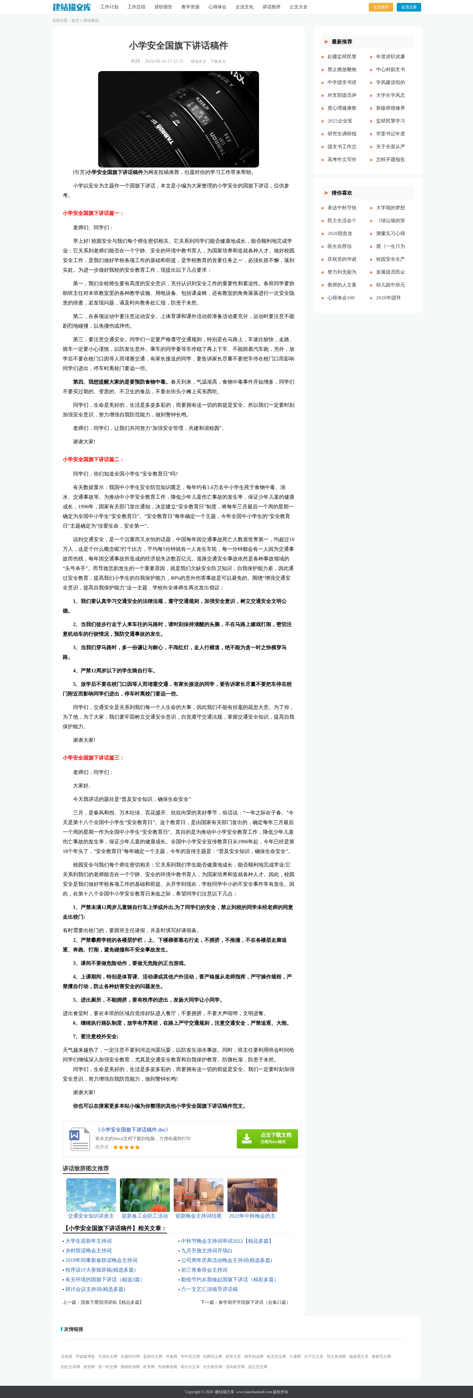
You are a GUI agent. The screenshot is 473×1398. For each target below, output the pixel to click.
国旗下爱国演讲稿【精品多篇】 (112, 1302)
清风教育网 (235, 1367)
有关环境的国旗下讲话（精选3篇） (105, 1279)
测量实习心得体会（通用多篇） (390, 238)
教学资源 (190, 7)
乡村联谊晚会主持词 (88, 1250)
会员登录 (381, 7)
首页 (75, 20)
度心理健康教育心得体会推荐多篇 (342, 113)
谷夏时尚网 (130, 1356)
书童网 (171, 1356)
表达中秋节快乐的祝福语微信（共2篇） (342, 213)
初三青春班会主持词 (204, 1270)
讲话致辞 (272, 7)
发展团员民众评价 (390, 277)
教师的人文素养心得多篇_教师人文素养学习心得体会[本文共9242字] (342, 290)
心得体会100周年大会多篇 (342, 303)
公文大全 (299, 7)
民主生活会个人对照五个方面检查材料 (342, 225)
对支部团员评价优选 (342, 100)
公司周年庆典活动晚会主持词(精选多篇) (226, 1260)
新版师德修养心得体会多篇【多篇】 (390, 113)
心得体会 (218, 7)
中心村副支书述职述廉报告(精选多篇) (390, 74)
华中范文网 (190, 1356)
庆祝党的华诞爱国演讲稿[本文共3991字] (342, 264)
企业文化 (245, 7)
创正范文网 (257, 1367)
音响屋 (66, 1356)
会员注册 (409, 7)
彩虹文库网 (70, 1367)
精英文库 (233, 1356)
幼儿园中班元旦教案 (390, 290)
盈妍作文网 (152, 1356)
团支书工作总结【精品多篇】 (342, 151)
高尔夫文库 (190, 1367)
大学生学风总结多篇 (390, 100)
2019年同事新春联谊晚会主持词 (101, 1260)
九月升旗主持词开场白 (207, 1250)
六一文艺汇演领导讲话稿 (209, 1289)
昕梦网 (149, 1367)
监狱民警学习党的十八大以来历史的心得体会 (390, 126)
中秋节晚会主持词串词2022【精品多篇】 (227, 1241)
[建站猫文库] (71, 7)
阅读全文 (198, 61)
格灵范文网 (276, 1356)
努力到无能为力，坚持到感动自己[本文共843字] (342, 277)
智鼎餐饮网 (167, 1367)
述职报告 (163, 7)
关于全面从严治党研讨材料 (390, 151)
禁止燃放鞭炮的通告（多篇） (342, 74)
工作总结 (136, 7)
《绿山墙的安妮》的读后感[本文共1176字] (390, 225)
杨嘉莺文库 (358, 1356)
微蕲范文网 (381, 1356)
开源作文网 (107, 1356)
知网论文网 (212, 1356)
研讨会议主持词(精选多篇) (95, 1289)
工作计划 (109, 7)
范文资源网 (336, 1356)
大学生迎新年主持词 (88, 1241)
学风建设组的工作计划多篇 (390, 87)
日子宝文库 (313, 1356)
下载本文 (218, 61)
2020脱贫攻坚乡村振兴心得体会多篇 (342, 238)
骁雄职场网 (130, 1367)
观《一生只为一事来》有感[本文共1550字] (390, 251)
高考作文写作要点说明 (342, 164)
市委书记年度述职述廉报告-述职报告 (390, 139)
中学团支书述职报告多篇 (342, 87)
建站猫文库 (224, 1392)
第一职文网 (107, 1367)
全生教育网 (212, 1367)
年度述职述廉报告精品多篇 (390, 61)
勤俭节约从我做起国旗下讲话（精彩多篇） (230, 1279)
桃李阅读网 (254, 1356)
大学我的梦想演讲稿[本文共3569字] (390, 213)
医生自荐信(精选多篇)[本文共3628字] (342, 251)
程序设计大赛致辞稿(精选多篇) (100, 1270)
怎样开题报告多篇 (390, 164)
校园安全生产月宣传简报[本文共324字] (390, 264)
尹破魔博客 (85, 1356)
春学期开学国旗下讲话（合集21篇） (254, 1302)
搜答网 (89, 1367)
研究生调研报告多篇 (342, 139)
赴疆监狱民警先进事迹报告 (342, 61)
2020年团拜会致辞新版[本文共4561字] (389, 303)
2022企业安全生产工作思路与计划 (342, 126)
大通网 (295, 1356)
